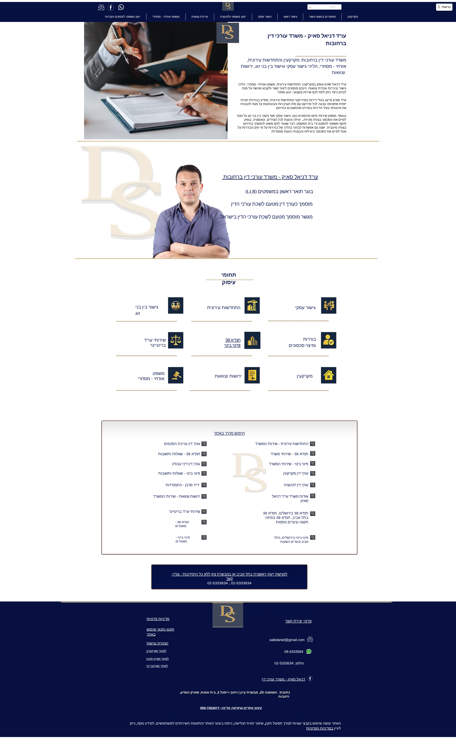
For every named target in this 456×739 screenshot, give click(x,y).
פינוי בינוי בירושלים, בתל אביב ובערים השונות (291, 539)
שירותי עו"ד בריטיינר (184, 511)
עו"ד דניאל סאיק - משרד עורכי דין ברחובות (270, 177)
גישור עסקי (305, 307)
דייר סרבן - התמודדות (183, 485)
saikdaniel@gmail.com (287, 640)
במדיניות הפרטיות (319, 728)
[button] (444, 7)
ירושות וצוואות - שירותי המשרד (176, 496)
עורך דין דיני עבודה (186, 464)
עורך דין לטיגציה (296, 485)
